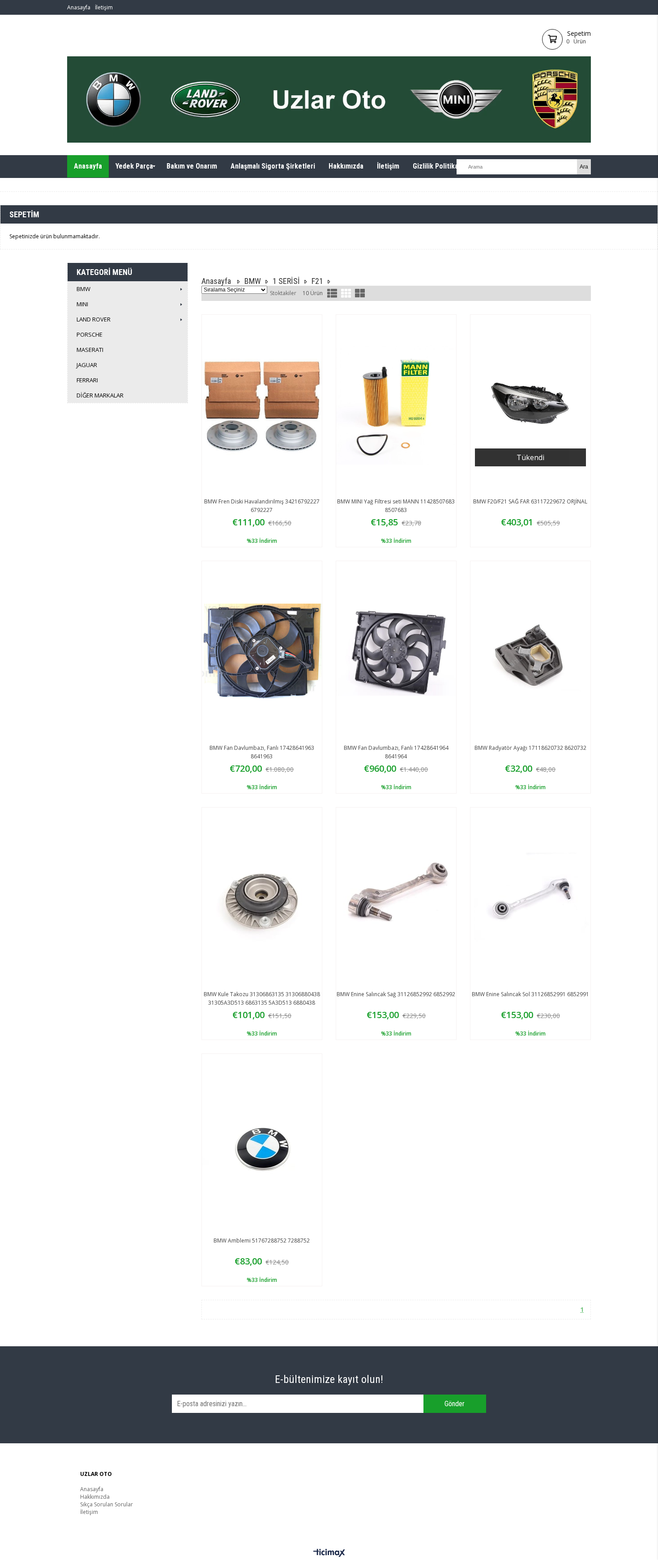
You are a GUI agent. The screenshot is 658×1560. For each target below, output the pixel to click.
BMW (83, 289)
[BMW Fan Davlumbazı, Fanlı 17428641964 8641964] (396, 651)
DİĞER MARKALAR (100, 395)
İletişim (104, 7)
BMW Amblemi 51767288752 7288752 (262, 1240)
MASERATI (90, 350)
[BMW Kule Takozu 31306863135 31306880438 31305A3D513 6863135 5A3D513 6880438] (262, 897)
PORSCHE (90, 334)
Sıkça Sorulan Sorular (106, 1504)
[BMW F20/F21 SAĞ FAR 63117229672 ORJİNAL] (530, 405)
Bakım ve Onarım (192, 166)
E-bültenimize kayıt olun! (329, 1379)
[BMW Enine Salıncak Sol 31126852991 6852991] (530, 897)
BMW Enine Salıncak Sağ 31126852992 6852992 (396, 994)
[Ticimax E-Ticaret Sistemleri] (329, 1553)
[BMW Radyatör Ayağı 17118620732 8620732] (530, 651)
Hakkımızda (346, 166)
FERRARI (87, 380)
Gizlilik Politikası (438, 166)
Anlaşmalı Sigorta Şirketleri (273, 166)
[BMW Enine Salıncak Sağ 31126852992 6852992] (396, 897)
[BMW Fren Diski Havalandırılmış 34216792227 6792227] (262, 405)
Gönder (454, 1403)
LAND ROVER (94, 319)
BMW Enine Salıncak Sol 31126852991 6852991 (530, 994)
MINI (82, 304)
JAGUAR (87, 365)
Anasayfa (78, 7)
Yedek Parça (134, 166)
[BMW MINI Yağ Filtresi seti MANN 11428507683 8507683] (396, 405)
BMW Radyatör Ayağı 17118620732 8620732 (530, 748)
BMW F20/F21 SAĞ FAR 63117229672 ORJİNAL (530, 501)
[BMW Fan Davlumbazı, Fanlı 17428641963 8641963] (262, 651)
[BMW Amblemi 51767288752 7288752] (262, 1144)
